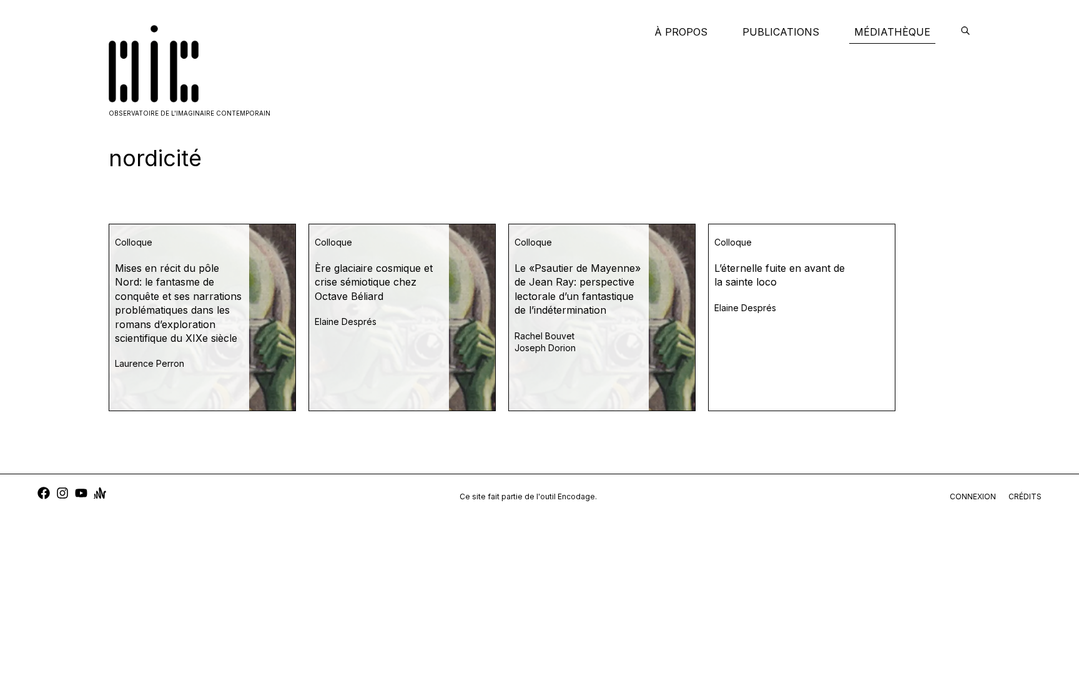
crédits (1025, 496)
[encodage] (965, 32)
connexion (973, 496)
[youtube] (81, 494)
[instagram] (62, 494)
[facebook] (43, 494)
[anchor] (100, 494)
